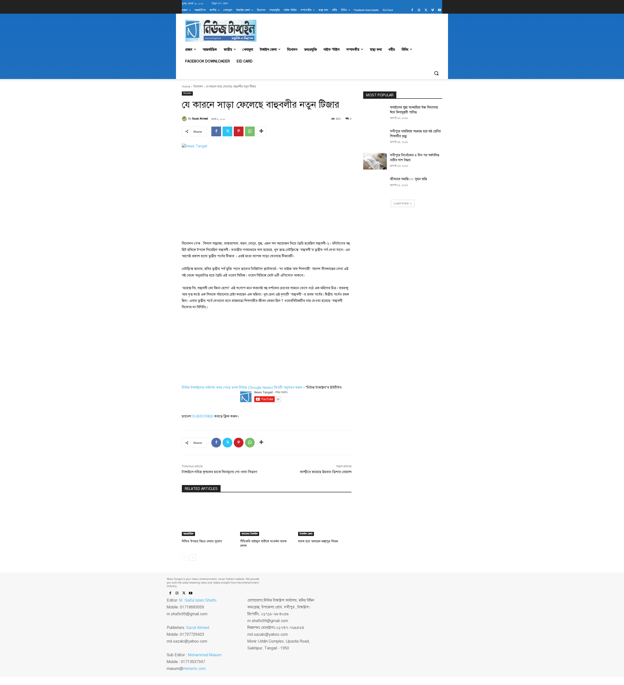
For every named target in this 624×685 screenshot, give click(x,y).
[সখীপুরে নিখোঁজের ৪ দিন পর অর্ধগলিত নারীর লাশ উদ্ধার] (375, 161)
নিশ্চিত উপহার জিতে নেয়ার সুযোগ (202, 541)
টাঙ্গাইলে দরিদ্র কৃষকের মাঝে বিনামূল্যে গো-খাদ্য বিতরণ (219, 472)
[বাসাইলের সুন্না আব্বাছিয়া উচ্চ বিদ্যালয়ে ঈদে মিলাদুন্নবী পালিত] (375, 113)
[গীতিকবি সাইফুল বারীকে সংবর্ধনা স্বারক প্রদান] (266, 517)
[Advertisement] (218, 347)
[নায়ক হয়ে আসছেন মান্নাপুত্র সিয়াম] (324, 517)
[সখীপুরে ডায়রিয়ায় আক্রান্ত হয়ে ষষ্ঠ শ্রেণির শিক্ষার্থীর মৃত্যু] (375, 137)
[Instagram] (419, 10)
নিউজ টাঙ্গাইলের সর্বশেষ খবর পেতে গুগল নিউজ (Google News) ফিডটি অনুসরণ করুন (242, 387)
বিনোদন (198, 86)
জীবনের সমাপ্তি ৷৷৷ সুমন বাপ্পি (408, 179)
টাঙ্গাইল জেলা (306, 533)
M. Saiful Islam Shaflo (197, 600)
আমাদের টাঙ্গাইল (250, 533)
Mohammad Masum (205, 655)
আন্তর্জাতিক (188, 533)
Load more (401, 203)
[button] (436, 73)
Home (186, 86)
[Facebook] (412, 10)
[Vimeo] (432, 10)
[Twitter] (426, 10)
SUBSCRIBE (202, 416)
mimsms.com (194, 668)
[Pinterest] (239, 131)
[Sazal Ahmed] (185, 118)
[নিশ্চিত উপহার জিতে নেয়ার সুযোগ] (208, 517)
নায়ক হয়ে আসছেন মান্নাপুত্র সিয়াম (318, 541)
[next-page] (193, 557)
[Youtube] (439, 10)
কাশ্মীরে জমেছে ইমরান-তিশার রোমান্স (325, 472)
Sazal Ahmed (200, 118)
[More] (261, 131)
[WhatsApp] (250, 131)
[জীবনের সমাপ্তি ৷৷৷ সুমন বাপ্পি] (375, 185)
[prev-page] (185, 557)
